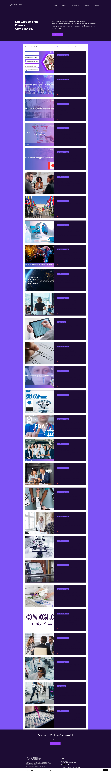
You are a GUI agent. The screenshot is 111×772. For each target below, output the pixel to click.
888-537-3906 (66, 761)
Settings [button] (93, 770)
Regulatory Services (44, 46)
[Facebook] (64, 764)
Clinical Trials (34, 46)
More (76, 46)
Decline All (99, 770)
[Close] (109, 770)
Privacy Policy (51, 770)
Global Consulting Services (57, 46)
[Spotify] (68, 764)
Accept (105, 770)
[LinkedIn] (61, 764)
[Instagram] (66, 764)
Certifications (69, 46)
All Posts (27, 46)
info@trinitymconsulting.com (70, 762)
